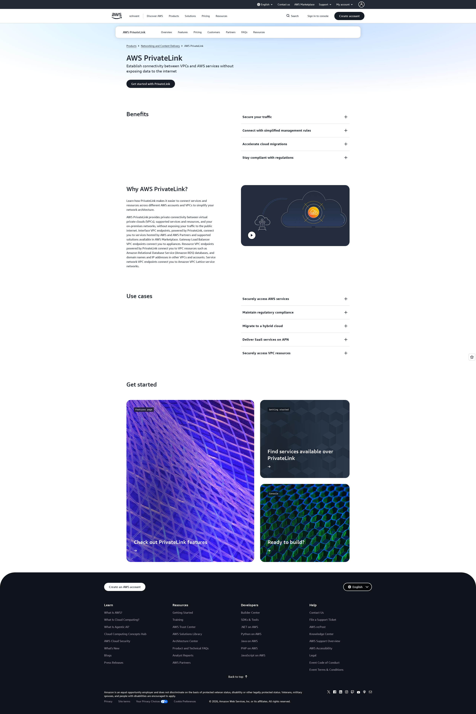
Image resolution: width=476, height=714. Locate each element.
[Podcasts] (364, 692)
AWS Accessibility (320, 648)
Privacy (108, 701)
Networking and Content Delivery (160, 45)
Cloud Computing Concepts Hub (125, 634)
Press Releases (113, 662)
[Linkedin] (340, 692)
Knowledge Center (321, 634)
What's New (111, 648)
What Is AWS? (113, 612)
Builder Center (250, 612)
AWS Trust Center (184, 627)
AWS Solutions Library (187, 634)
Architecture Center (185, 641)
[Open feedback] (472, 357)
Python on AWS (251, 634)
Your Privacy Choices (148, 701)
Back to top (235, 677)
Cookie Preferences (185, 701)
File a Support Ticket (322, 619)
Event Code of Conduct (324, 662)
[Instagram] (346, 692)
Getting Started (183, 612)
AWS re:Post (317, 627)
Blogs (108, 655)
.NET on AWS (249, 627)
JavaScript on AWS (253, 655)
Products (131, 45)
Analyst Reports (183, 655)
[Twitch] (352, 692)
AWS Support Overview (324, 641)
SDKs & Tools (250, 619)
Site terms (124, 701)
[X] (328, 692)
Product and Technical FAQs (191, 648)
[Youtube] (358, 692)
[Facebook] (334, 692)
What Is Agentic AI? (116, 627)
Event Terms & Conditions (326, 669)
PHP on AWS (249, 648)
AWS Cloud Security (117, 641)
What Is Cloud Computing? (121, 619)
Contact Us (316, 612)
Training (178, 619)
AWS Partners (182, 662)
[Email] (370, 692)
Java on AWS (249, 641)
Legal (312, 655)
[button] (155, 16)
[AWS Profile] (361, 4)
